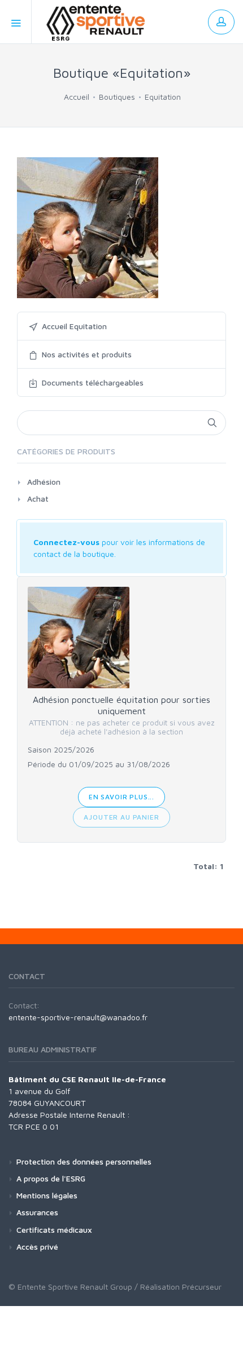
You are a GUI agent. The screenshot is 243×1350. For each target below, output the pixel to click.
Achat (38, 498)
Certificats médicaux (54, 1229)
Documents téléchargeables (93, 382)
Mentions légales (46, 1195)
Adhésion (43, 481)
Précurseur (202, 1286)
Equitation (163, 96)
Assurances (37, 1212)
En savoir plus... (121, 797)
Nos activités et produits (87, 354)
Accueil (76, 96)
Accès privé (37, 1246)
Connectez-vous (66, 542)
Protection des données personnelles (83, 1161)
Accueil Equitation (74, 326)
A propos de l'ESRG (50, 1178)
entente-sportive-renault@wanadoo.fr (77, 1017)
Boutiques (117, 96)
